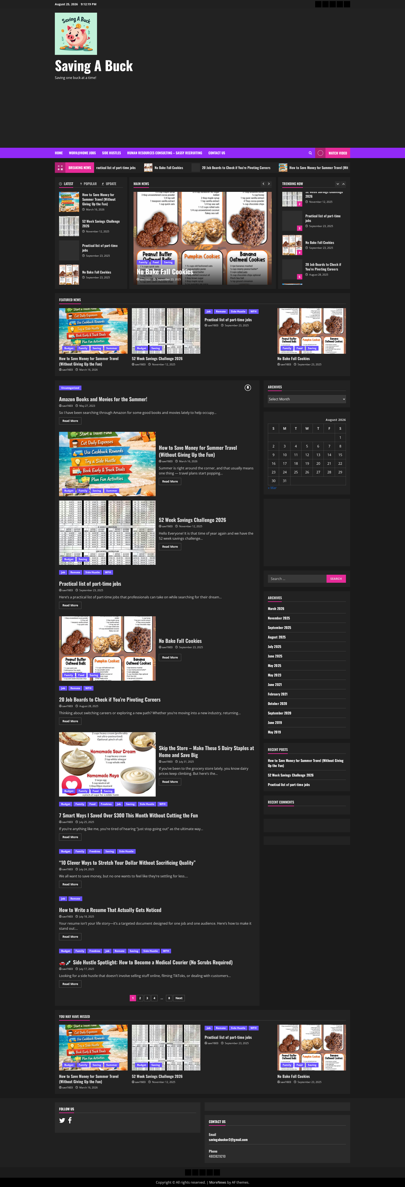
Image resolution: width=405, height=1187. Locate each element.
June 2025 (275, 656)
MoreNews (217, 1182)
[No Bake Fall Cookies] (311, 331)
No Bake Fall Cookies (138, 167)
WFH (166, 253)
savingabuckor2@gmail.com (228, 1139)
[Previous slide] (263, 184)
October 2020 (277, 703)
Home (59, 152)
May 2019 (274, 732)
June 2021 (275, 684)
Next (179, 998)
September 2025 (279, 627)
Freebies (106, 804)
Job (141, 253)
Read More (71, 421)
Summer (111, 348)
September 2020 (279, 713)
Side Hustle (238, 311)
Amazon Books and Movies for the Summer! (103, 399)
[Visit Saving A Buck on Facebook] (70, 1121)
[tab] (69, 184)
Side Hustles (111, 152)
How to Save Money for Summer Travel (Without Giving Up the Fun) (304, 167)
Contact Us (216, 152)
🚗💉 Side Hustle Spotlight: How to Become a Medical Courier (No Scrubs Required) (146, 962)
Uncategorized (70, 388)
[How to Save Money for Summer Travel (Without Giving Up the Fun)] (93, 331)
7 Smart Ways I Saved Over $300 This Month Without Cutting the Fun (128, 815)
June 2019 (275, 722)
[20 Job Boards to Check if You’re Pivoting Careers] (203, 238)
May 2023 (274, 675)
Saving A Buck (94, 65)
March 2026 (276, 608)
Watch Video (338, 153)
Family (83, 348)
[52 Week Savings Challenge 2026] (166, 331)
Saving (97, 348)
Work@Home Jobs (82, 152)
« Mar (272, 488)
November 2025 (279, 618)
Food (300, 348)
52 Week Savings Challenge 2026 (69, 226)
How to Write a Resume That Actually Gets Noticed (110, 909)
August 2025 (277, 637)
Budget (68, 348)
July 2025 (274, 646)
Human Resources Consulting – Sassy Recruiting (164, 152)
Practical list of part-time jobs (69, 250)
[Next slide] (269, 184)
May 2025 (274, 665)
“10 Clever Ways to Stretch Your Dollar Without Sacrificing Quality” (127, 862)
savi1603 (145, 279)
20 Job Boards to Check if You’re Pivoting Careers (205, 167)
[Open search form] (310, 153)
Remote (153, 253)
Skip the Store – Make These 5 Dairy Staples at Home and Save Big (107, 764)
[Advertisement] (201, 111)
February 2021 (278, 694)
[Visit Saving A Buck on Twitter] (62, 1121)
